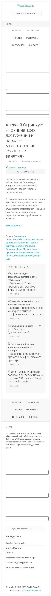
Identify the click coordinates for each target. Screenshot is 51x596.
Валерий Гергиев (29, 242)
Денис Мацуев (23, 249)
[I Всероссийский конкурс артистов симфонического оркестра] (24, 347)
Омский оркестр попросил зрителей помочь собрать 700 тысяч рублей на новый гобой (25, 376)
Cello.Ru (9, 553)
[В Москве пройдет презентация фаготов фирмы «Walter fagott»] (24, 277)
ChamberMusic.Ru (13, 548)
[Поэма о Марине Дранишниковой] (20, 326)
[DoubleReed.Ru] (25, 5)
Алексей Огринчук (22, 239)
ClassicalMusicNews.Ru (16, 543)
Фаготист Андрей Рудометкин (19, 562)
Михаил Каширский (23, 255)
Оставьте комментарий (31, 161)
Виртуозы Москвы (15, 246)
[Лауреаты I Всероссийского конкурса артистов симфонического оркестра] (24, 303)
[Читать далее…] (14, 225)
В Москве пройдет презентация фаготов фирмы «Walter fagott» (21, 286)
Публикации (20, 236)
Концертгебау (26, 252)
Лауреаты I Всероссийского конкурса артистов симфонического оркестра (25, 311)
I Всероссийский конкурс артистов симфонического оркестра (24, 357)
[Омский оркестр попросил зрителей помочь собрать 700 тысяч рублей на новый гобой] (12, 371)
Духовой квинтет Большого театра (20, 557)
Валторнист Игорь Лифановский (20, 567)
